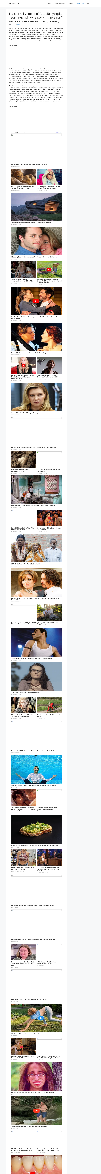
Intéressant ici (15, 4)
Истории (70, 3)
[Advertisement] (36, 57)
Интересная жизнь (60, 3)
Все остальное (80, 3)
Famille (50, 3)
